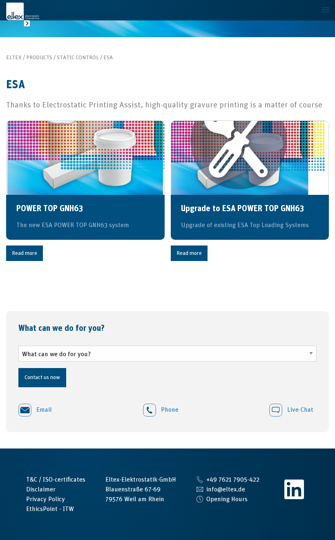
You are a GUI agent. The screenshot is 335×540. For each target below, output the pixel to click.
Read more (24, 253)
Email (43, 409)
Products (39, 57)
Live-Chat (299, 409)
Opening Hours (227, 499)
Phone (169, 409)
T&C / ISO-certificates (55, 479)
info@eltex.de (225, 489)
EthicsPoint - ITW (50, 509)
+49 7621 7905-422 (232, 479)
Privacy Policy (45, 499)
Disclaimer (41, 489)
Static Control (78, 57)
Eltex (14, 57)
